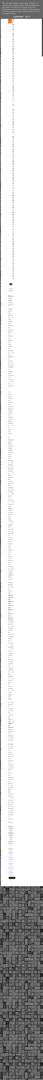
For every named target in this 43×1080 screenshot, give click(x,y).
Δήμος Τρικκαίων (10, 859)
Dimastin (10, 844)
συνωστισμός (11, 873)
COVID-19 (10, 854)
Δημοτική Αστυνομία (10, 867)
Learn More (18, 17)
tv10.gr (10, 822)
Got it (27, 17)
